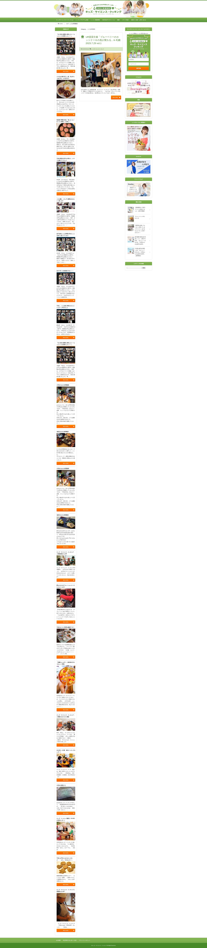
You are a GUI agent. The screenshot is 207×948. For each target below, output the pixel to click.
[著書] (138, 104)
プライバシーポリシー (84, 940)
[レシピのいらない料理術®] (138, 126)
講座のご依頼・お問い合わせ (138, 20)
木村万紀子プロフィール (108, 20)
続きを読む (115, 97)
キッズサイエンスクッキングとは (64, 20)
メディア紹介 (125, 20)
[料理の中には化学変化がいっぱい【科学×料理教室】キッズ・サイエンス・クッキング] (103, 5)
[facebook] (138, 160)
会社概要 (58, 940)
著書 (118, 20)
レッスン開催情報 (95, 20)
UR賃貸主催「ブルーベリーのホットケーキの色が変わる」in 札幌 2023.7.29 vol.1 (104, 40)
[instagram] (138, 81)
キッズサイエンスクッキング (97, 49)
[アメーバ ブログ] (138, 183)
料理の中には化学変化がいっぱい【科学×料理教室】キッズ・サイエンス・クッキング (138, 46)
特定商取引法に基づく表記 (70, 940)
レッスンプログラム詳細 (82, 20)
